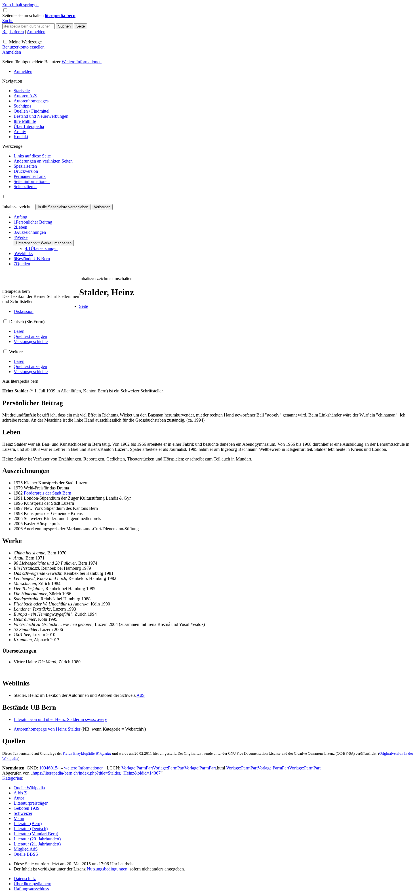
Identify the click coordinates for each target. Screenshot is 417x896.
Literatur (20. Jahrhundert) (37, 838)
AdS (140, 695)
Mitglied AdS (26, 849)
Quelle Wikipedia (29, 787)
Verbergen (102, 207)
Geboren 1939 (26, 808)
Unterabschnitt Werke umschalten (43, 243)
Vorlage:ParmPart (137, 767)
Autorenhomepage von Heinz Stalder (47, 729)
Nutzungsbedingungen (107, 868)
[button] (23, 15)
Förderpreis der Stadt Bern (47, 493)
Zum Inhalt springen (20, 4)
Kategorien (12, 778)
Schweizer (23, 813)
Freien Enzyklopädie (87, 753)
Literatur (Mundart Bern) (36, 833)
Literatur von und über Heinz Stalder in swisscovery (60, 719)
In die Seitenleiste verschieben (63, 207)
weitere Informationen (84, 767)
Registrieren (13, 31)
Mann (19, 818)
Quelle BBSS (26, 854)
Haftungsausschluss (31, 888)
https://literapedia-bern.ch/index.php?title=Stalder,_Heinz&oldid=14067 (97, 773)
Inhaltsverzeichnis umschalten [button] (105, 278)
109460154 (49, 767)
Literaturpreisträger (31, 803)
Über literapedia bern (32, 883)
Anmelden (36, 31)
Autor (19, 798)
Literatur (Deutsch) (31, 828)
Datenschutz (25, 878)
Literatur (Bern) (28, 823)
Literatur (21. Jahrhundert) (37, 844)
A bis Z (20, 792)
